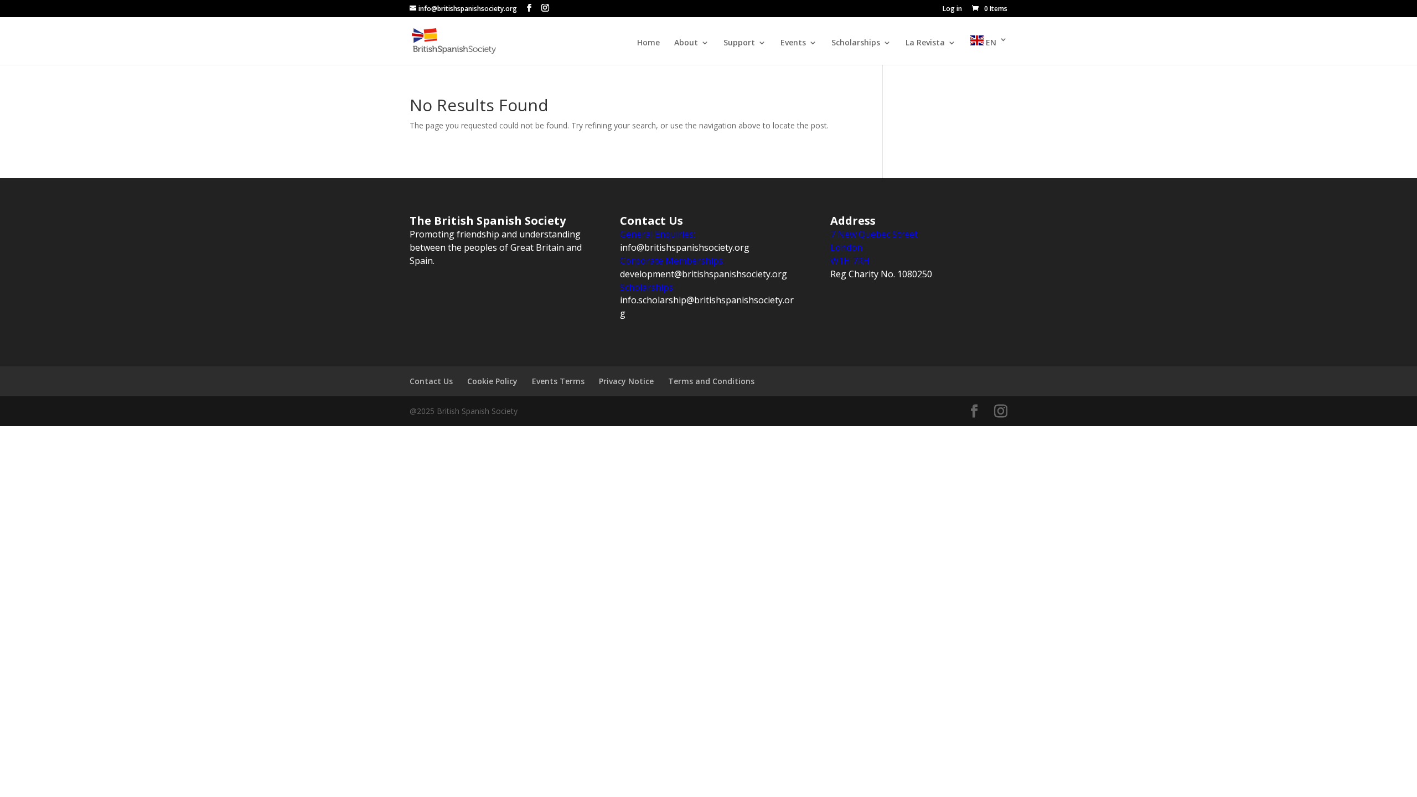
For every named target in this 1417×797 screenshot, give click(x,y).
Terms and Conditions (711, 381)
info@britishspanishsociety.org (684, 247)
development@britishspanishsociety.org (703, 274)
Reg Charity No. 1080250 (881, 274)
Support (739, 43)
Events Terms (558, 381)
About (686, 43)
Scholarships (855, 43)
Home (648, 43)
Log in (952, 9)
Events (793, 43)
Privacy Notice (626, 381)
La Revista (925, 43)
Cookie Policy (492, 381)
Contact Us (431, 381)
